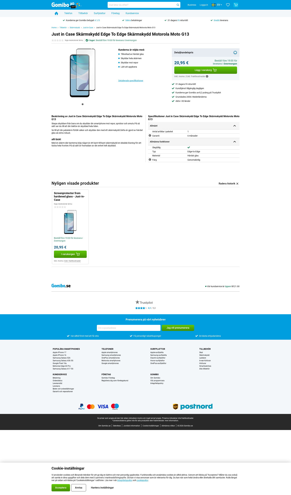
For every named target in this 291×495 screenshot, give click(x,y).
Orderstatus (57, 381)
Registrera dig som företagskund (115, 381)
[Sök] (178, 4)
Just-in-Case (88, 28)
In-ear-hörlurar (205, 361)
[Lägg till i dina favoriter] (235, 52)
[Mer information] (207, 76)
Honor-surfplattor (157, 361)
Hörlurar (202, 363)
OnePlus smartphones (111, 358)
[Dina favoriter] (228, 4)
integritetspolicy (124, 480)
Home (54, 28)
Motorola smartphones (111, 361)
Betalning (56, 378)
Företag (115, 13)
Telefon (68, 13)
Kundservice (132, 13)
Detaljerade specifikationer (130, 80)
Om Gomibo (155, 378)
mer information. (172, 421)
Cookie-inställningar (151, 426)
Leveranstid (57, 383)
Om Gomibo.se (104, 426)
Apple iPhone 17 (59, 352)
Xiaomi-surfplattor (157, 358)
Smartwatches (205, 366)
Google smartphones (110, 363)
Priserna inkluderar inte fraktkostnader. (178, 418)
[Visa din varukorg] (235, 4)
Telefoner (107, 349)
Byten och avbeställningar (63, 389)
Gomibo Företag (108, 378)
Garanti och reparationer (63, 391)
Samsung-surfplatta (158, 355)
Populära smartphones (66, 349)
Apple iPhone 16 (59, 355)
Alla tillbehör (204, 369)
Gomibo (154, 374)
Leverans (56, 386)
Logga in (204, 5)
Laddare (202, 358)
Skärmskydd (75, 28)
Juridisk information (131, 426)
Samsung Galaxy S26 (61, 358)
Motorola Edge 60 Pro (62, 366)
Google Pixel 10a (60, 363)
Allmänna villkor (168, 426)
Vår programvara (157, 381)
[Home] (56, 13)
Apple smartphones (110, 352)
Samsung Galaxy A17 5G (63, 369)
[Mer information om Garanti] (150, 135)
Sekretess (117, 426)
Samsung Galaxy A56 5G (63, 361)
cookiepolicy (142, 480)
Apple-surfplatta (157, 352)
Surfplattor (99, 13)
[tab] (83, 104)
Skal (201, 352)
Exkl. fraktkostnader (72, 261)
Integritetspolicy (156, 383)
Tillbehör (83, 13)
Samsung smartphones (111, 355)
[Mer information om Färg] (150, 159)
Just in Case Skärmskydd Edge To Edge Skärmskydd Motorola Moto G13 (125, 28)
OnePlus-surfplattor (158, 363)
